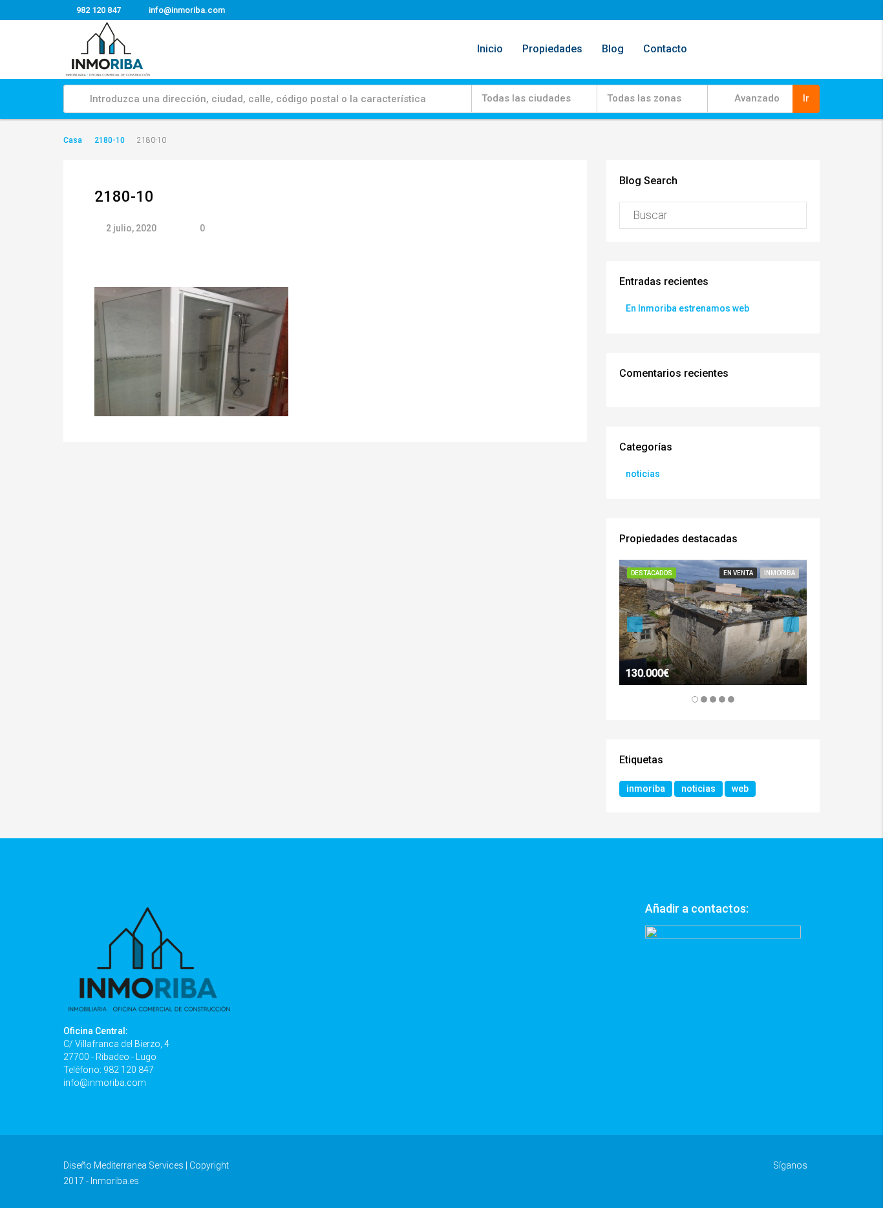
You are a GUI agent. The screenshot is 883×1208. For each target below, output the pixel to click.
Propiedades (552, 49)
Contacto (665, 49)
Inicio (490, 49)
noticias (643, 474)
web (740, 788)
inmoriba (645, 788)
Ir (806, 98)
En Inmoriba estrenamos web (687, 308)
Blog (613, 49)
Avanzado (756, 98)
